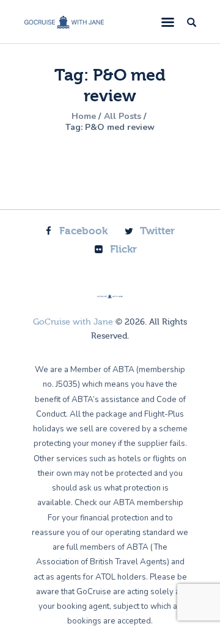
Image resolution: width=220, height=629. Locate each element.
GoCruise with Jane (73, 322)
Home (84, 116)
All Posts (122, 116)
